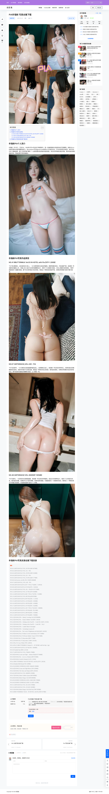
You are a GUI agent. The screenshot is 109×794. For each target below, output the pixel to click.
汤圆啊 (88, 108)
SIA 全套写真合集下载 (17, 743)
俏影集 (17, 791)
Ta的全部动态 (90, 38)
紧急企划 (82, 116)
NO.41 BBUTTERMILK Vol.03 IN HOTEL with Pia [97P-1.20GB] (28, 133)
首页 (8, 2)
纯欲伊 (88, 116)
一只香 (88, 94)
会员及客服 (26, 2)
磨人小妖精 (83, 111)
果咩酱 (82, 106)
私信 (100, 13)
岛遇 (88, 101)
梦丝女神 (88, 106)
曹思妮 (96, 104)
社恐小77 (90, 111)
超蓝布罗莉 (88, 120)
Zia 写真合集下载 (67, 743)
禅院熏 (96, 111)
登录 (93, 7)
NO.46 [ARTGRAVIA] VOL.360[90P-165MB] (24, 137)
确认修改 (73, 758)
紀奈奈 (95, 113)
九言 (93, 94)
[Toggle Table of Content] (41, 127)
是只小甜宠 (89, 104)
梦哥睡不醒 (96, 106)
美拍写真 (12, 18)
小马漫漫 (82, 101)
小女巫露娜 (88, 96)
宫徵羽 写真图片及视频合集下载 (88, 29)
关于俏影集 (13, 2)
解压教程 (20, 2)
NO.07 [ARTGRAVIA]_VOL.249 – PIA (22, 135)
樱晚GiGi (82, 108)
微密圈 (82, 104)
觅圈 (94, 118)
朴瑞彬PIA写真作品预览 (17, 132)
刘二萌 (82, 96)
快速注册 (99, 7)
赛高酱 (82, 120)
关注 (97, 13)
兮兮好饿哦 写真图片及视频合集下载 (89, 26)
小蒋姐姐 (94, 99)
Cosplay (82, 92)
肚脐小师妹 (95, 116)
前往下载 (72, 18)
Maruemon (96, 92)
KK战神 (89, 92)
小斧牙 (95, 96)
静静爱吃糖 (96, 123)
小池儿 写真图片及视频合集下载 (88, 34)
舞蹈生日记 (83, 118)
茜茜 (89, 118)
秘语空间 (82, 113)
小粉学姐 (88, 99)
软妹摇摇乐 (96, 120)
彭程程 (94, 101)
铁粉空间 (82, 123)
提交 (73, 776)
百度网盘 (31, 716)
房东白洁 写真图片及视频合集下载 (88, 32)
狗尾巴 (94, 108)
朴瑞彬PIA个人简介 (15, 130)
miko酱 (82, 94)
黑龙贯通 (82, 125)
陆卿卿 (89, 123)
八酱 (97, 94)
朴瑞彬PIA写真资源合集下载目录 (19, 139)
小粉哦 (82, 99)
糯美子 (89, 113)
